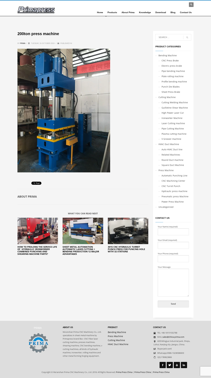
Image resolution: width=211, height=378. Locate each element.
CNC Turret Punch (171, 186)
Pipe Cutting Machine (173, 128)
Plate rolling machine (173, 76)
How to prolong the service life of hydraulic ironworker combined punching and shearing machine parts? (37, 250)
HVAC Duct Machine (168, 144)
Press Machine (166, 170)
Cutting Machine (167, 97)
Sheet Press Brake (171, 91)
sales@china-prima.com (173, 336)
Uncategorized (165, 206)
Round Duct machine (172, 159)
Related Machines (171, 154)
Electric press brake (172, 65)
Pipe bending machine (173, 71)
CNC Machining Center (173, 180)
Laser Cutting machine (173, 123)
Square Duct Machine (173, 165)
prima (23, 43)
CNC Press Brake (170, 60)
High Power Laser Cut (173, 112)
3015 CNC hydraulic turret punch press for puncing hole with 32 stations (126, 249)
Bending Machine (167, 55)
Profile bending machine (174, 81)
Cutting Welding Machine (175, 102)
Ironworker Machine (172, 118)
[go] (187, 37)
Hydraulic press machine (174, 191)
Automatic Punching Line (174, 175)
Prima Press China (124, 372)
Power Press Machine (173, 201)
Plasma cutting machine (174, 133)
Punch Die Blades (171, 86)
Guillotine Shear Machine (175, 107)
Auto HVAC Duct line (172, 149)
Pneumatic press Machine (175, 196)
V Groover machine (171, 138)
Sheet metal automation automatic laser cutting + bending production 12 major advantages (81, 250)
